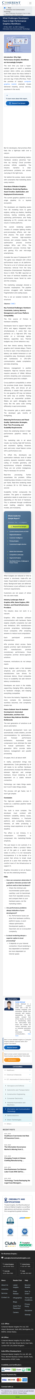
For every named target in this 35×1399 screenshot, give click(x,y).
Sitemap (28, 1315)
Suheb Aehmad (20, 1002)
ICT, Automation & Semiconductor (19, 1079)
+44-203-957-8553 (8, 1266)
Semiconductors (13, 1115)
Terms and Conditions (28, 1299)
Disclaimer (28, 1310)
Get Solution (12, 1060)
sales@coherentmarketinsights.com (17, 1258)
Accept (17, 1397)
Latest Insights (15, 1286)
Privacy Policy (22, 1393)
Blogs (9, 7)
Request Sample (12, 1047)
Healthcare (10, 1070)
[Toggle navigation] (30, 3)
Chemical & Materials (14, 1075)
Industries (4, 1289)
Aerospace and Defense (15, 1086)
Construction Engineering (16, 1094)
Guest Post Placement (17, 1307)
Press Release (15, 1292)
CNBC (13, 304)
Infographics (17, 1298)
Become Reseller (27, 1286)
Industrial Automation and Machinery (16, 1104)
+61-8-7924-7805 (8, 1273)
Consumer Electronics (15, 1098)
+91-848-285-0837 (25, 1273)
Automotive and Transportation (18, 1090)
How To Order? (27, 1292)
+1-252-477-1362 (25, 1266)
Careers (16, 1312)
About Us (4, 1285)
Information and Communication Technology (18, 1110)
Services (4, 1293)
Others (9, 1124)
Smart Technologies (14, 1120)
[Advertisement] (17, 126)
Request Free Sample (18, 103)
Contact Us (5, 1297)
